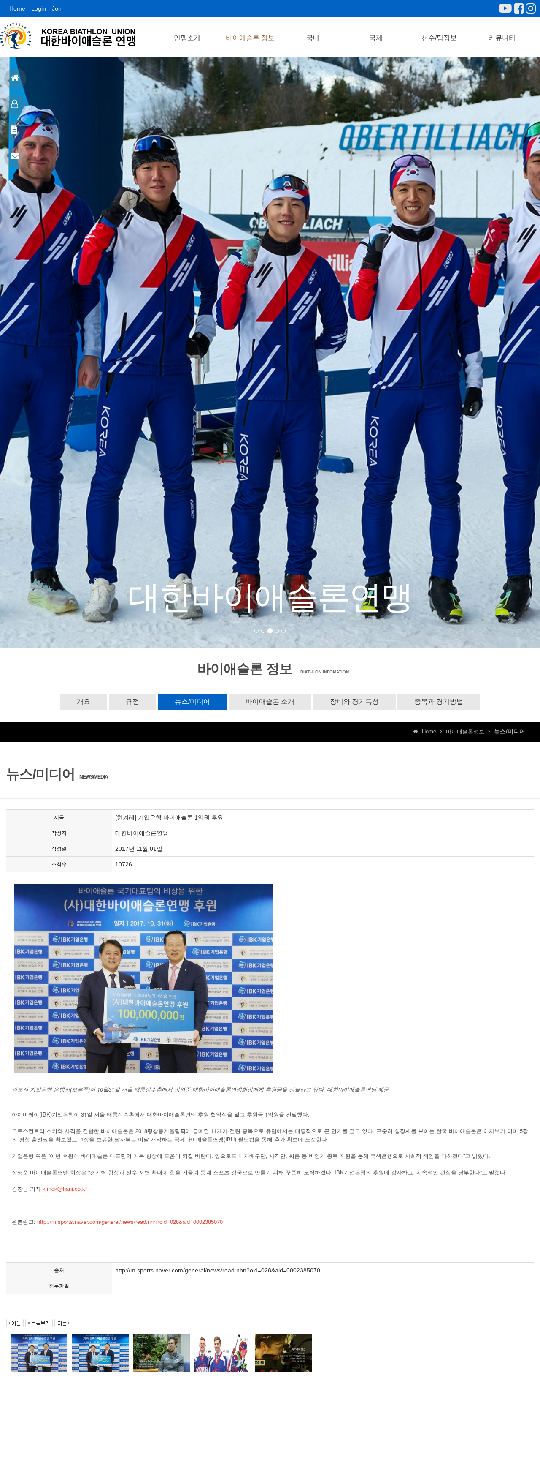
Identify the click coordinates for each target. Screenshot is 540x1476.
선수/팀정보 (439, 37)
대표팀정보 (15, 105)
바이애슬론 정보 (250, 37)
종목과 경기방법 (438, 701)
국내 (313, 37)
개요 (83, 701)
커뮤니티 (502, 37)
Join (57, 8)
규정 (132, 701)
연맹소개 (187, 37)
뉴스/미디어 (192, 701)
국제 (376, 37)
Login (38, 8)
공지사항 (15, 131)
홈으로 (15, 79)
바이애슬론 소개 (270, 701)
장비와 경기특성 (354, 701)
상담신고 (15, 157)
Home (17, 8)
